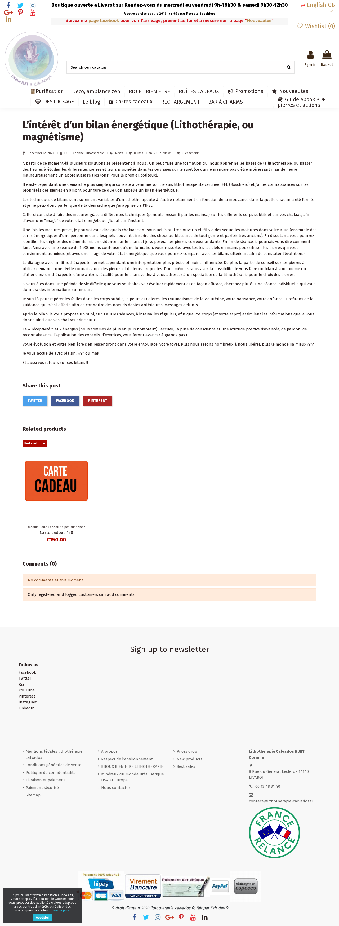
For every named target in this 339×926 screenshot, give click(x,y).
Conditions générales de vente (53, 764)
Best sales (186, 766)
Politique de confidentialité (51, 772)
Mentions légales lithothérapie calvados (54, 754)
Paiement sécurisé (42, 787)
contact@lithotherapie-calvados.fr (281, 801)
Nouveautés (259, 20)
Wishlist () (319, 26)
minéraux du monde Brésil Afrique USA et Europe (132, 777)
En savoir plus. (59, 910)
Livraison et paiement (45, 780)
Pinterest (97, 401)
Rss (22, 684)
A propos (109, 751)
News (119, 153)
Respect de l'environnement (127, 759)
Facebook (65, 401)
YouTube (27, 690)
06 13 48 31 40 (267, 786)
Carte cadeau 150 (56, 532)
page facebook (104, 20)
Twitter (35, 401)
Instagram (28, 702)
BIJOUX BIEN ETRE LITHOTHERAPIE (132, 766)
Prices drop (187, 751)
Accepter (42, 917)
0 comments (191, 153)
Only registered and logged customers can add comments (81, 594)
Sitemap (33, 795)
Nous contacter (115, 787)
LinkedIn (27, 708)
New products (189, 759)
